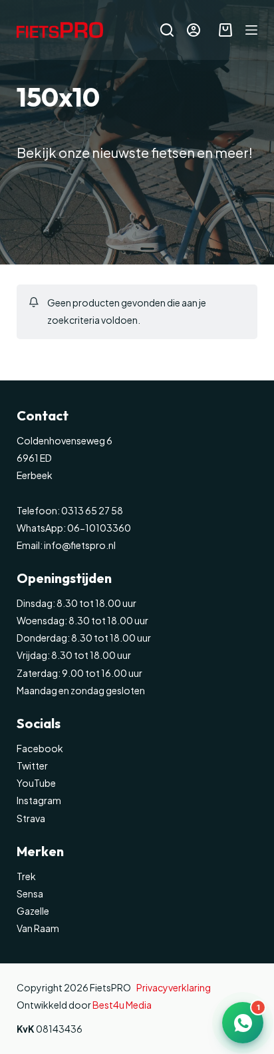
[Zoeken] (167, 30)
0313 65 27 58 (91, 510)
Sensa (30, 893)
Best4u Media (122, 1005)
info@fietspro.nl (79, 545)
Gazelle (33, 911)
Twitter (32, 766)
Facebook (40, 748)
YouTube (36, 783)
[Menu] (251, 30)
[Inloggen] (193, 30)
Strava (31, 818)
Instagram (39, 800)
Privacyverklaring (173, 987)
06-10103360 (99, 528)
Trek (26, 876)
